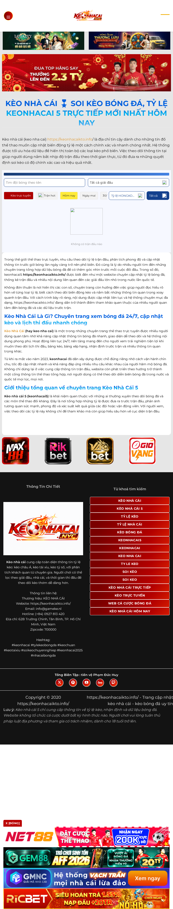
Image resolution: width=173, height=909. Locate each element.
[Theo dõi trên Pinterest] (73, 683)
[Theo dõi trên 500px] (100, 683)
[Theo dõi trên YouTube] (86, 683)
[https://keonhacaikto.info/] (88, 15)
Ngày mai (89, 195)
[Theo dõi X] (59, 683)
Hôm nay (69, 195)
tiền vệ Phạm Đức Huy (99, 675)
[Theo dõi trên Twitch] (113, 683)
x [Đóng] (13, 823)
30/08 (107, 195)
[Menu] (8, 15)
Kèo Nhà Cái (14, 331)
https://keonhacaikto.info (69, 139)
